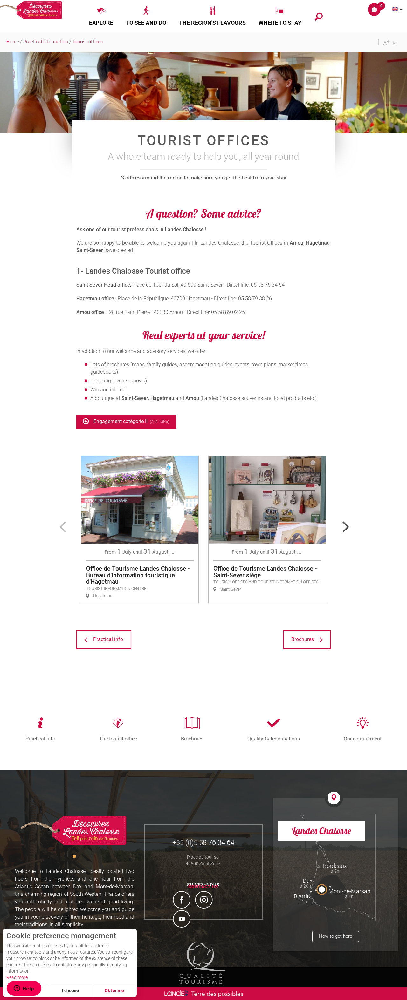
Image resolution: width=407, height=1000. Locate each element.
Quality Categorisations (273, 738)
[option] (140, 529)
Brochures (192, 738)
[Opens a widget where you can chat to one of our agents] (23, 989)
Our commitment (363, 738)
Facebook (182, 900)
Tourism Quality (203, 962)
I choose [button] (70, 990)
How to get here (335, 936)
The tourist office (118, 738)
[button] (101, 16)
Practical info (40, 738)
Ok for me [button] (114, 990)
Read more (17, 977)
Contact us (203, 886)
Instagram (204, 900)
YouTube (182, 919)
